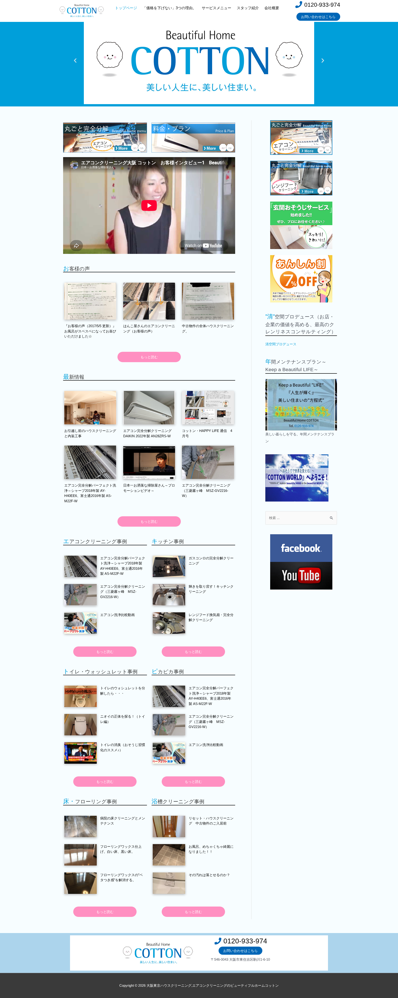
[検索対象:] (301, 518)
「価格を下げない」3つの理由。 (169, 8)
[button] (75, 60)
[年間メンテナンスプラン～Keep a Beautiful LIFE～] (301, 405)
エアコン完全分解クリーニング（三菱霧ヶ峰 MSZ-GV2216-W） (206, 490)
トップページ (126, 8)
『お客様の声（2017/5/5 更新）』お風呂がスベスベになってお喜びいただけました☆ (90, 331)
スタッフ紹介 (248, 8)
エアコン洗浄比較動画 (117, 615)
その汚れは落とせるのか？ (209, 875)
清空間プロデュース (280, 344)
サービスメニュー (216, 8)
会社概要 (271, 8)
